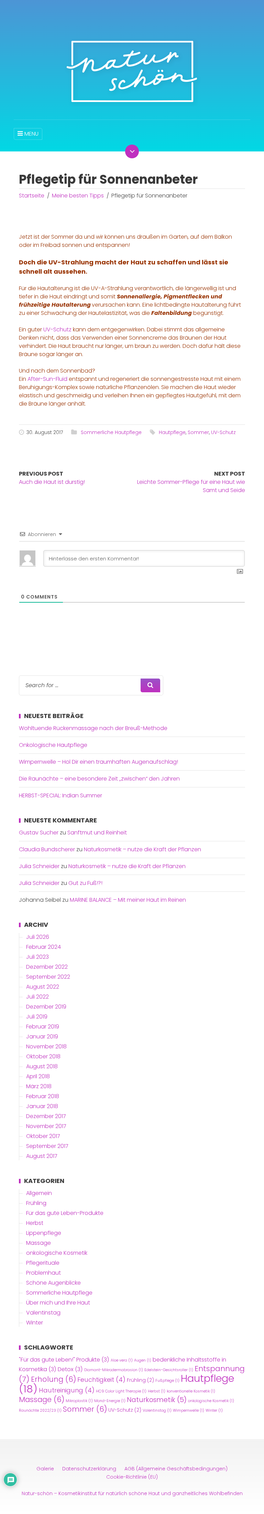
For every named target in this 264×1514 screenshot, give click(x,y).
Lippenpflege (43, 1233)
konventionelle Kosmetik (191, 1391)
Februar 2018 (42, 1096)
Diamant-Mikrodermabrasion (113, 1370)
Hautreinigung (67, 1390)
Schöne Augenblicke (53, 1283)
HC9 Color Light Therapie (121, 1391)
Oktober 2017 (43, 1136)
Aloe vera (122, 1360)
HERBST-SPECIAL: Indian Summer (60, 795)
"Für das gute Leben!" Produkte (64, 1360)
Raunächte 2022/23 (40, 1410)
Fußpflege (167, 1380)
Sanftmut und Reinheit (97, 832)
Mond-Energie (109, 1400)
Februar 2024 (43, 947)
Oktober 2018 (43, 1056)
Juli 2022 (37, 997)
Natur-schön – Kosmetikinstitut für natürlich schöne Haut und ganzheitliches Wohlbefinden (132, 1493)
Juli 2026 (37, 937)
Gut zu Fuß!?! (85, 883)
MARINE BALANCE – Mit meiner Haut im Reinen (128, 900)
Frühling (36, 1203)
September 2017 (47, 1146)
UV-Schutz (57, 329)
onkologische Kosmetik (56, 1253)
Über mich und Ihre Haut (58, 1303)
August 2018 (42, 1066)
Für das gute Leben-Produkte (64, 1213)
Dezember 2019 (46, 1007)
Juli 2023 (37, 957)
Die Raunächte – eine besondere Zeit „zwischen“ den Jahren (99, 779)
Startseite (31, 196)
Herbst (34, 1223)
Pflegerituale (42, 1263)
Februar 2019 (42, 1027)
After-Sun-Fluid (47, 379)
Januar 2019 (42, 1036)
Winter (34, 1323)
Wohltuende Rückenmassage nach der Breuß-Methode (93, 728)
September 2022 (48, 977)
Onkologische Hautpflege (53, 745)
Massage (38, 1243)
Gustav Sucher (38, 832)
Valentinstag (43, 1313)
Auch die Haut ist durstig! (52, 482)
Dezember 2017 (46, 1116)
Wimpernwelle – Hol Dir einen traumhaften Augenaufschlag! (98, 762)
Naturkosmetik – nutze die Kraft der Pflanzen (142, 849)
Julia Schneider (39, 866)
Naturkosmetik (157, 1399)
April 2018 (38, 1076)
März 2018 (39, 1086)
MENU (31, 134)
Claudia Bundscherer (47, 849)
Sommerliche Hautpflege (111, 432)
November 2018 (46, 1046)
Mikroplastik (79, 1400)
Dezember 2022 (47, 967)
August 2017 (41, 1156)
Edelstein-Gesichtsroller (168, 1370)
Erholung (53, 1379)
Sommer (198, 432)
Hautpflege (172, 432)
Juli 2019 (36, 1017)
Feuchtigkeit (101, 1379)
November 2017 (46, 1126)
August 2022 (42, 987)
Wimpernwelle (188, 1410)
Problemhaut (43, 1273)
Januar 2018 (42, 1106)
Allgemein (39, 1193)
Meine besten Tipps (78, 196)
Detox (70, 1369)
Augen (142, 1360)
